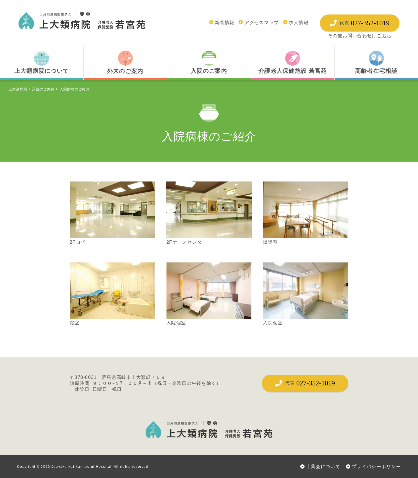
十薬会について (323, 466)
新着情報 (224, 22)
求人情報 (299, 22)
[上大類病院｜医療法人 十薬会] (81, 20)
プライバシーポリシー (376, 466)
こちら (384, 35)
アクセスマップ (262, 22)
